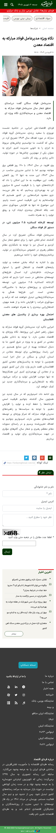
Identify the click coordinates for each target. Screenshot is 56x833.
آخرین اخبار (44, 572)
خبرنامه (50, 695)
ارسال (7, 552)
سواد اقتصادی (43, 18)
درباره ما (49, 676)
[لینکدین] (16, 687)
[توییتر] (16, 695)
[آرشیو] (8, 703)
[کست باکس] (24, 703)
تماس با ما (48, 682)
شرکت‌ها (34, 28)
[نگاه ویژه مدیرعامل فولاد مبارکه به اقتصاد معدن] (28, 76)
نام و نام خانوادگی (44, 487)
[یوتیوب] (8, 687)
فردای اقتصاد (28, 4)
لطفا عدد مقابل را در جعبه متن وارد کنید (31, 537)
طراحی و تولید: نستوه (27, 831)
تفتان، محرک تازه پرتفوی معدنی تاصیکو (29, 579)
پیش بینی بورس (22, 18)
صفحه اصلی (48, 28)
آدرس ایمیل (47, 501)
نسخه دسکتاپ (28, 665)
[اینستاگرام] (24, 695)
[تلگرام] (24, 687)
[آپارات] (8, 695)
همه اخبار (48, 688)
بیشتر (14, 633)
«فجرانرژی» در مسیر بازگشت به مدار (31, 596)
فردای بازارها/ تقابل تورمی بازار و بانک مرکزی (30, 11)
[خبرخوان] (16, 703)
